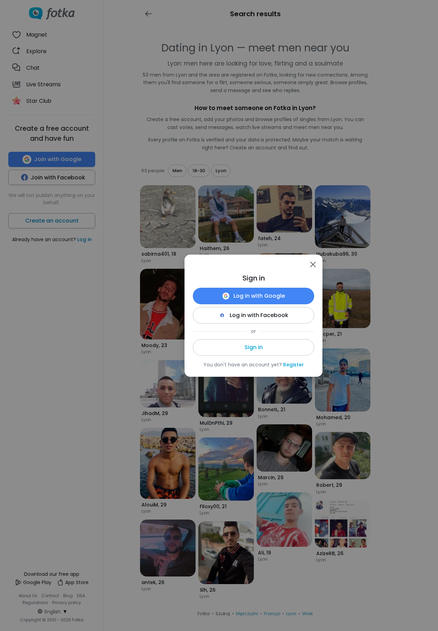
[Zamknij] (313, 264)
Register (293, 364)
